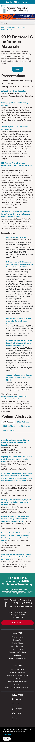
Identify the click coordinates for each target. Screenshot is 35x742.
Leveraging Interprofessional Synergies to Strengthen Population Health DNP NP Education (16, 502)
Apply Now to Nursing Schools (17, 681)
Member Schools (17, 643)
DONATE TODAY (17, 623)
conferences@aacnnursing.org (13, 591)
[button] (25, 2)
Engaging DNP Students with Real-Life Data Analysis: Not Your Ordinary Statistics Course (16, 459)
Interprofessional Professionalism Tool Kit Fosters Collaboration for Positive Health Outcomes (16, 556)
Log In (17, 69)
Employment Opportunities (17, 658)
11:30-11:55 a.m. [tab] (24, 426)
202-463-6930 (16, 589)
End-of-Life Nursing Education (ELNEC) (17, 687)
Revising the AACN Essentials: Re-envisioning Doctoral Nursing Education (18, 321)
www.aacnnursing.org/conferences (17, 593)
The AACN (17, 669)
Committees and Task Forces (17, 652)
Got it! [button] (6, 739)
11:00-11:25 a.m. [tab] (9, 426)
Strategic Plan (17, 640)
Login (10, 2)
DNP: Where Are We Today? (16, 237)
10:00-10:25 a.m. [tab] (23, 422)
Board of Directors (17, 649)
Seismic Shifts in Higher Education (13, 91)
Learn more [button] (7, 734)
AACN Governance (17, 646)
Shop (18, 2)
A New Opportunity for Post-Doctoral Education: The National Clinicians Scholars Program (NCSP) (19, 343)
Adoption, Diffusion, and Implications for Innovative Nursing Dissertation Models (19, 377)
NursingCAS (17, 684)
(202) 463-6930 (18, 617)
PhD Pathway (17, 678)
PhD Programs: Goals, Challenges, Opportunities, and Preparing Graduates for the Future (16, 165)
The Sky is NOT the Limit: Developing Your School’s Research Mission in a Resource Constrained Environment (16, 214)
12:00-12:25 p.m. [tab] (9, 430)
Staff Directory (17, 655)
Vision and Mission (18, 637)
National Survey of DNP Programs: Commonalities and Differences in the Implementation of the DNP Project (19, 264)
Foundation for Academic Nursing (17, 675)
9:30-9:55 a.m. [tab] (8, 422)
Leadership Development (17, 672)
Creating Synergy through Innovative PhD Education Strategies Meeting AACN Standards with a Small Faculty (16, 518)
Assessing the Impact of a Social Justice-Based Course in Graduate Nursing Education (15, 442)
